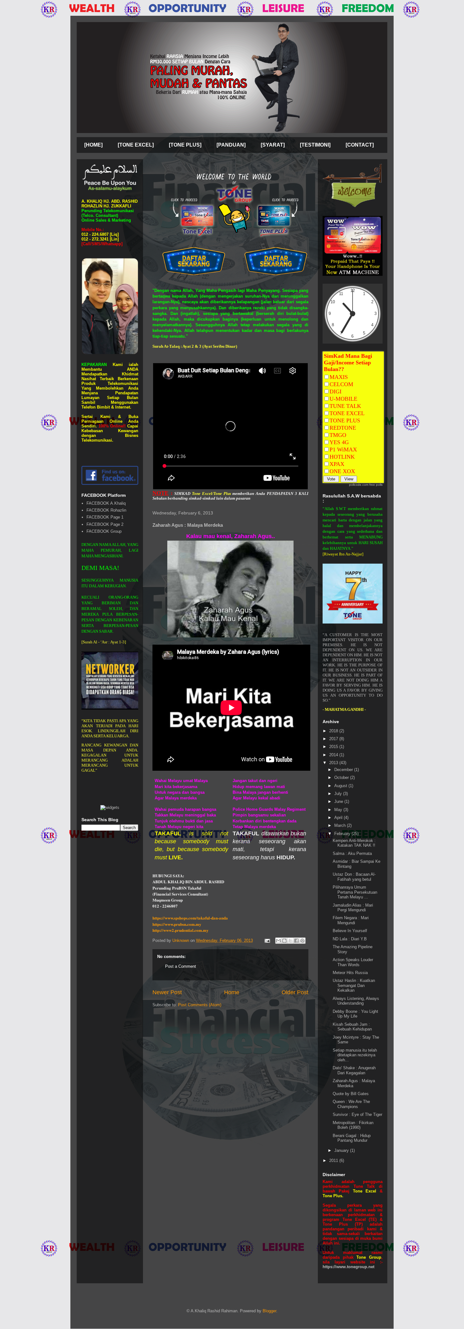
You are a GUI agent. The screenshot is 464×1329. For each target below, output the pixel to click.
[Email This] (278, 940)
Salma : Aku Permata (352, 853)
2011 (334, 1160)
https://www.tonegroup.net (348, 1266)
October (342, 777)
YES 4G (339, 442)
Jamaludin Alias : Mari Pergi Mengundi (353, 908)
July (338, 793)
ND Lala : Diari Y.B (350, 939)
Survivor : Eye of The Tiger (357, 1114)
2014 (334, 754)
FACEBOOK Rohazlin (106, 510)
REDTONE (343, 428)
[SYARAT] (273, 145)
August (341, 785)
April (339, 817)
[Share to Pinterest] (302, 940)
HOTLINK (342, 457)
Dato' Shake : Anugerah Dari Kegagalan (354, 1070)
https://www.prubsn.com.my (176, 924)
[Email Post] (266, 940)
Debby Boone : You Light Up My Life (355, 1014)
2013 (334, 762)
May (338, 809)
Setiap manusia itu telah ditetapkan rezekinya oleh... (355, 1055)
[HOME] (93, 145)
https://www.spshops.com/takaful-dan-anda (190, 918)
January (342, 1150)
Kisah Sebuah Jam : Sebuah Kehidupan (352, 1027)
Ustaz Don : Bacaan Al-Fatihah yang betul (354, 877)
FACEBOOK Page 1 (104, 517)
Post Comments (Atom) (199, 1004)
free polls (376, 484)
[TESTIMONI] (315, 145)
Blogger (269, 1311)
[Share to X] (290, 940)
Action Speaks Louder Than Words (353, 962)
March (340, 825)
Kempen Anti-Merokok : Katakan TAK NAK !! (354, 843)
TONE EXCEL (347, 413)
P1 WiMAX (343, 449)
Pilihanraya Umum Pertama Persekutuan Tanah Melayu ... (355, 892)
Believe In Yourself (350, 930)
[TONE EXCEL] (136, 145)
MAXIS (339, 377)
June (339, 801)
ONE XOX (342, 471)
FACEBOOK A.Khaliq (106, 503)
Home (231, 992)
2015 (334, 746)
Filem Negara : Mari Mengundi (351, 920)
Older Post (295, 992)
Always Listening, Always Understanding (356, 1001)
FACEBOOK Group (104, 531)
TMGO (338, 435)
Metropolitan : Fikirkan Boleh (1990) (353, 1125)
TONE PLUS (345, 420)
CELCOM (341, 384)
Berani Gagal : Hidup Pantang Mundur (352, 1138)
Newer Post (167, 992)
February (343, 833)
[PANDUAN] (231, 145)
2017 (334, 738)
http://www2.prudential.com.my (180, 930)
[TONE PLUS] (185, 145)
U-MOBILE (343, 399)
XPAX (337, 464)
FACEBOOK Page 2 (104, 524)
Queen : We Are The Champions (351, 1104)
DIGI (336, 391)
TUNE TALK (345, 406)
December (344, 769)
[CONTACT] (360, 145)
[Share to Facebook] (296, 940)
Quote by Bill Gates (351, 1093)
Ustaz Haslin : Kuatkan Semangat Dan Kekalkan (354, 985)
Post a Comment (180, 966)
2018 (334, 730)
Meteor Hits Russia (350, 972)
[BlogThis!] (284, 940)
